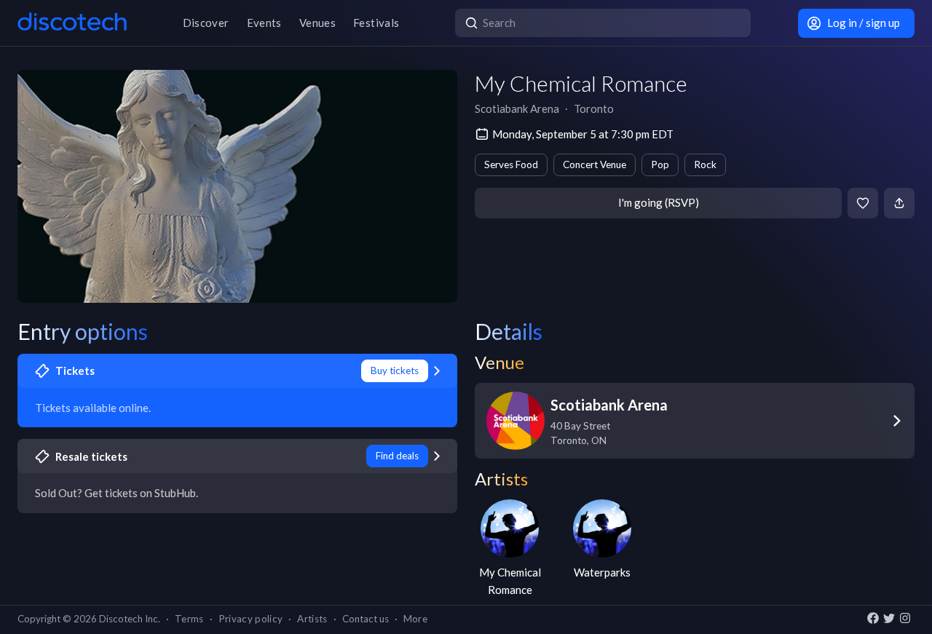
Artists (312, 619)
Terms (189, 619)
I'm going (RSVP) (658, 202)
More (415, 619)
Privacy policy (250, 619)
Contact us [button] (365, 619)
